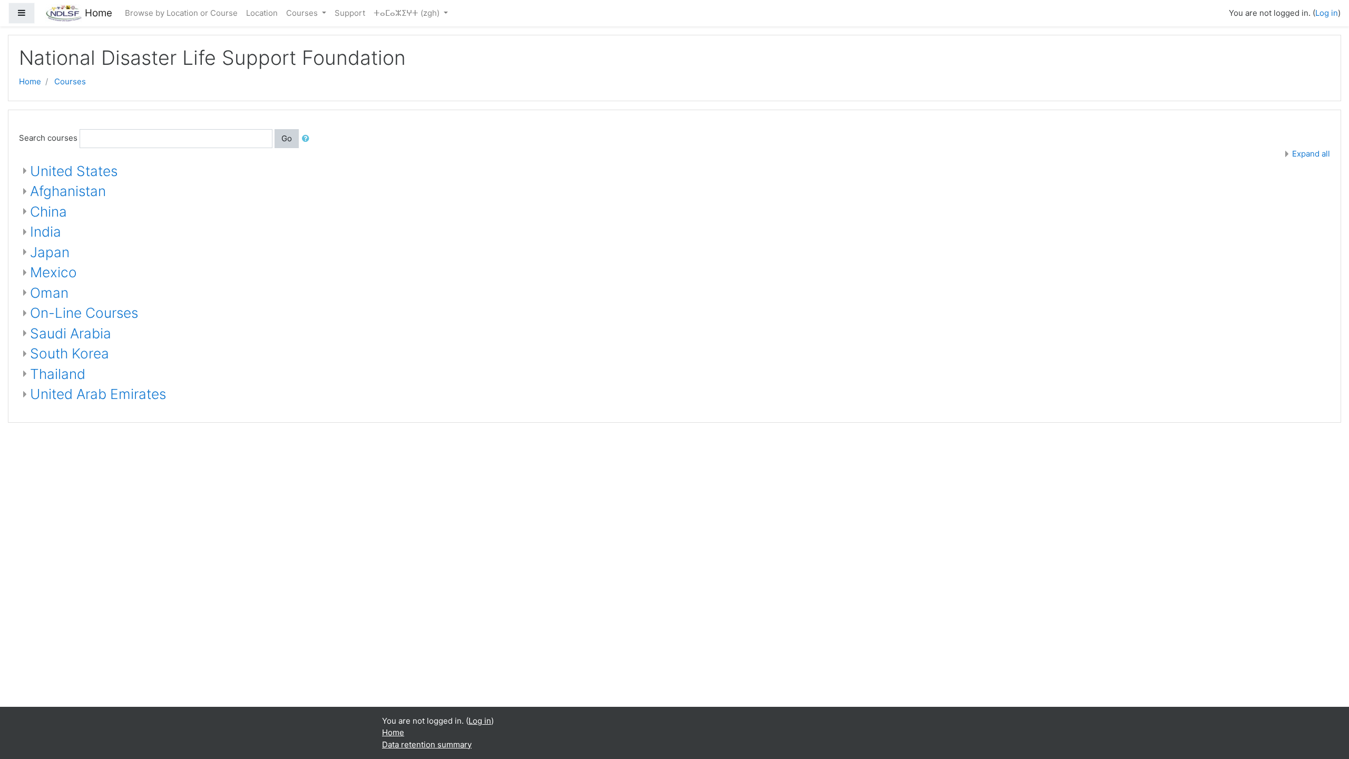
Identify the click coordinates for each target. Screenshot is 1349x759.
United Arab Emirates (98, 394)
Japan (50, 252)
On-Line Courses (84, 313)
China (48, 211)
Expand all (1311, 154)
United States (74, 171)
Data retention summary (427, 744)
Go (286, 138)
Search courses (48, 138)
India (45, 231)
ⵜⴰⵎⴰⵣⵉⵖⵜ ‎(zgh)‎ (408, 13)
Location (262, 13)
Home (30, 81)
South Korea (69, 353)
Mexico (53, 272)
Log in (1326, 13)
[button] (308, 138)
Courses (303, 13)
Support (350, 13)
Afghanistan (68, 191)
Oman (49, 293)
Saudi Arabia (70, 333)
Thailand (57, 374)
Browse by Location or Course (181, 13)
